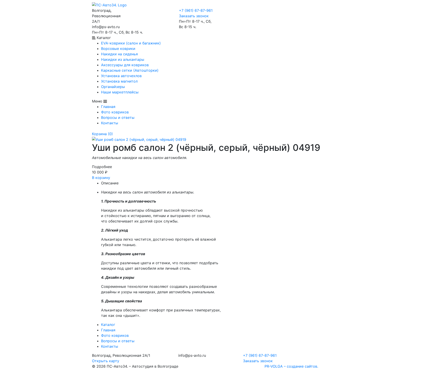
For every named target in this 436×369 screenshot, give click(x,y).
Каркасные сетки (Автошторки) (130, 70)
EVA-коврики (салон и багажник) (131, 43)
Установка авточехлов (121, 75)
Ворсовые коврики (118, 48)
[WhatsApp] (136, 10)
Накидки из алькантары (122, 59)
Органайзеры (113, 86)
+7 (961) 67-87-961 (196, 10)
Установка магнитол (119, 81)
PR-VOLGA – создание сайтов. (291, 366)
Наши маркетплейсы (120, 92)
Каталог (108, 324)
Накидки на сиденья (119, 54)
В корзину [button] (101, 177)
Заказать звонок (194, 16)
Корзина (102, 134)
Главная (108, 106)
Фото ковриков (115, 112)
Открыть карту (105, 361)
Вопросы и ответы (117, 117)
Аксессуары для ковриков (125, 65)
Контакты (109, 123)
